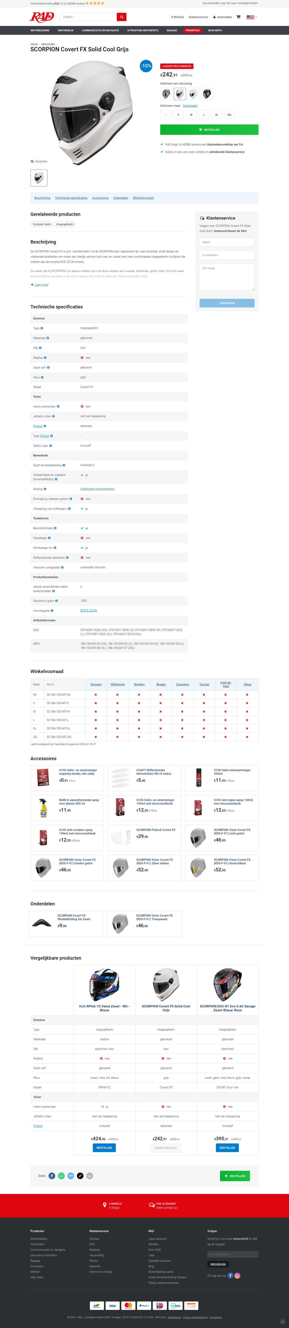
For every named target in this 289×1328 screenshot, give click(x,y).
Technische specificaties (71, 198)
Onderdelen (120, 198)
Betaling (94, 1250)
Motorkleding (38, 1239)
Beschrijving (42, 198)
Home (34, 44)
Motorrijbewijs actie (160, 1272)
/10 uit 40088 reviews (57, 3)
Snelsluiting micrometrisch (97, 489)
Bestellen (211, 129)
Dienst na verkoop (100, 1272)
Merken (35, 1272)
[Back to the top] (283, 1322)
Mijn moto (36, 1277)
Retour (93, 1261)
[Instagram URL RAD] (237, 1276)
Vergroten (41, 161)
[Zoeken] (122, 17)
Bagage (35, 1261)
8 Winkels (177, 17)
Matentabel (190, 106)
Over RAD (154, 1250)
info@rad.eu (174, 1317)
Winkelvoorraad (143, 198)
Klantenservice (198, 17)
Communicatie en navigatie (47, 1250)
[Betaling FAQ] (144, 1309)
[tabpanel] (91, 113)
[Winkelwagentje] (238, 17)
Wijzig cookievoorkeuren (163, 1283)
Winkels (153, 1244)
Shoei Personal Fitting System (167, 1277)
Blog (151, 1266)
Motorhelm (48, 44)
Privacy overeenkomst (195, 1317)
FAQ (92, 1244)
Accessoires (100, 198)
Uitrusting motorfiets (43, 1255)
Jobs (151, 1255)
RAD (151, 1231)
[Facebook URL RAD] (230, 1276)
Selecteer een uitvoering (176, 83)
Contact (94, 1239)
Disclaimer (216, 1317)
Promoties (37, 1266)
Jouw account (157, 1239)
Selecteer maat (178, 106)
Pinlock (37, 426)
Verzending (96, 1255)
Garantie (94, 1266)
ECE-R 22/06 (88, 610)
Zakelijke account (159, 1261)
